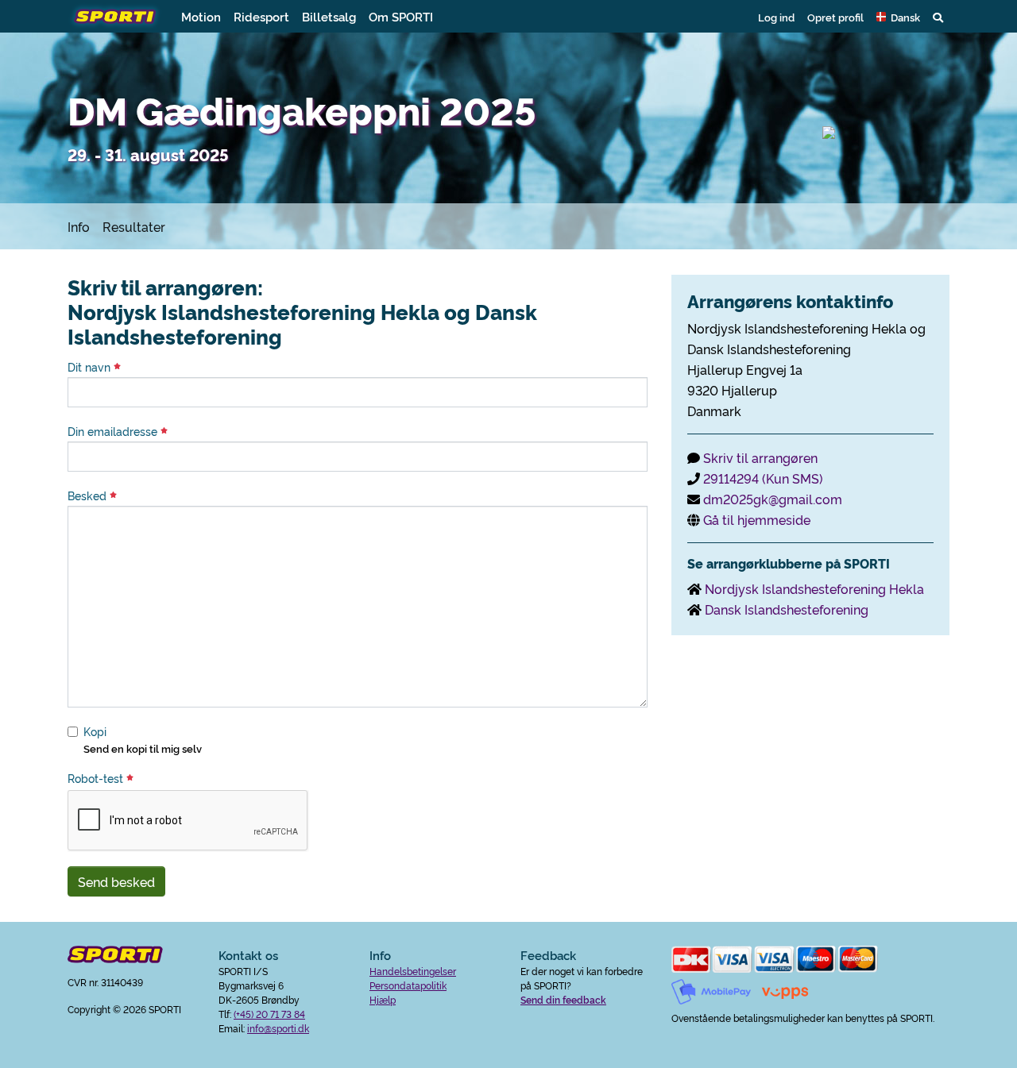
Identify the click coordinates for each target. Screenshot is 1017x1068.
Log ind (776, 17)
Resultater (133, 226)
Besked (89, 495)
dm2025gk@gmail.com (772, 498)
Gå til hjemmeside (756, 519)
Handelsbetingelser (412, 970)
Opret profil (835, 17)
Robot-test (97, 778)
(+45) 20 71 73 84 (269, 1013)
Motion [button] (201, 16)
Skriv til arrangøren (760, 457)
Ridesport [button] (261, 16)
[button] (898, 16)
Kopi (94, 731)
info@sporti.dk (278, 1028)
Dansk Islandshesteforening (786, 609)
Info (79, 226)
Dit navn (91, 367)
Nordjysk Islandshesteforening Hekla (814, 588)
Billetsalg (329, 16)
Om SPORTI (401, 16)
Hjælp (382, 999)
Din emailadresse (114, 431)
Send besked (116, 881)
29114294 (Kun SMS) (763, 478)
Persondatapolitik (408, 985)
